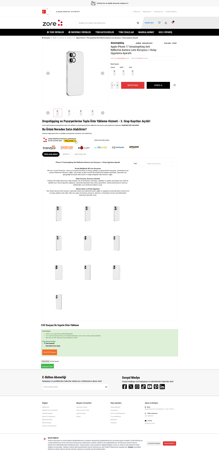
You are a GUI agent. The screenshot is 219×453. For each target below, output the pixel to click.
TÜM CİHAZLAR (126, 32)
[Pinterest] (156, 386)
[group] (75, 73)
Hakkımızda (136, 11)
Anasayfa (47, 38)
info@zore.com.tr (150, 423)
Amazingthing (117, 43)
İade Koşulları (80, 154)
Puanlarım (113, 423)
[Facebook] (124, 386)
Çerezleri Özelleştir (154, 443)
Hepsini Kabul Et (169, 443)
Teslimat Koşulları (47, 413)
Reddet (130, 447)
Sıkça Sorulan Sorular (82, 410)
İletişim (78, 416)
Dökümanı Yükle (47, 366)
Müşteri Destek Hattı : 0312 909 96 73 (69, 11)
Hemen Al (158, 85)
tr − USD (47, 11)
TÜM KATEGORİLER (104, 32)
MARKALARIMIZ (146, 32)
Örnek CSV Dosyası (49, 352)
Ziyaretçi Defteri (81, 413)
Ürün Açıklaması (51, 154)
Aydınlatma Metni (47, 419)
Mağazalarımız (147, 11)
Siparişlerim (114, 410)
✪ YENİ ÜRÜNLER (55, 32)
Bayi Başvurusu (158, 11)
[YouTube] (149, 386)
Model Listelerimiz (171, 11)
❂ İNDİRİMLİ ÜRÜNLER (79, 32)
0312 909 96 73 (149, 416)
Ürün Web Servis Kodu (53, 346)
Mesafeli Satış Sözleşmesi (50, 410)
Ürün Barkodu (50, 343)
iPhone (61, 38)
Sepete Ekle (132, 85)
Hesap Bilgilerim (115, 407)
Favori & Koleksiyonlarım (118, 413)
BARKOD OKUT (149, 23)
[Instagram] (137, 386)
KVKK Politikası (46, 423)
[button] (48, 73)
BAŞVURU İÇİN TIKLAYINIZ (130, 125)
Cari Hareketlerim (116, 416)
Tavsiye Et (66, 154)
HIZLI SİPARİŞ (165, 32)
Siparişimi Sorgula (81, 407)
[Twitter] (130, 386)
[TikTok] (143, 386)
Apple (55, 38)
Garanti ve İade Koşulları (49, 426)
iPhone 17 (70, 38)
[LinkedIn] (162, 386)
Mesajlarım (114, 419)
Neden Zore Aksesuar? (49, 416)
